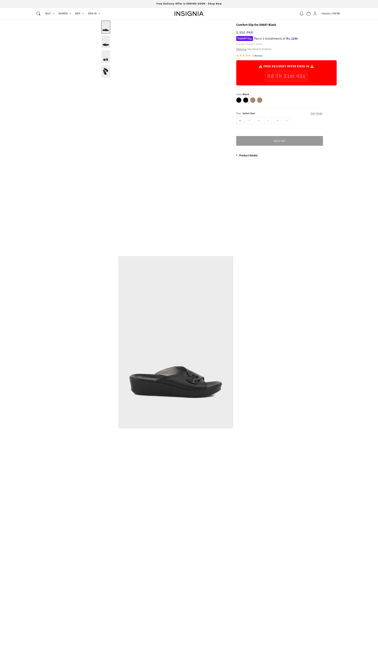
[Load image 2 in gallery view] (105, 41)
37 (250, 121)
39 (269, 121)
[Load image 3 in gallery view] (105, 56)
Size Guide (316, 113)
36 (241, 121)
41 (287, 121)
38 (260, 121)
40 (278, 121)
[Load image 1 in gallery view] (105, 27)
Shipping (241, 48)
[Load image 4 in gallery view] (105, 71)
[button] (38, 13)
